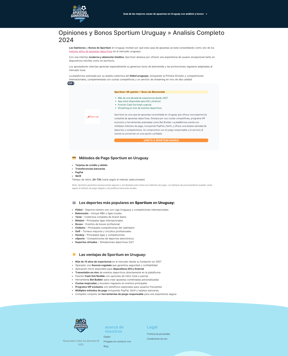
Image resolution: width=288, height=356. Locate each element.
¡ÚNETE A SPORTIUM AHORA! (161, 140)
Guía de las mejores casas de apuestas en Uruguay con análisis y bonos (163, 13)
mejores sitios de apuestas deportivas (90, 51)
